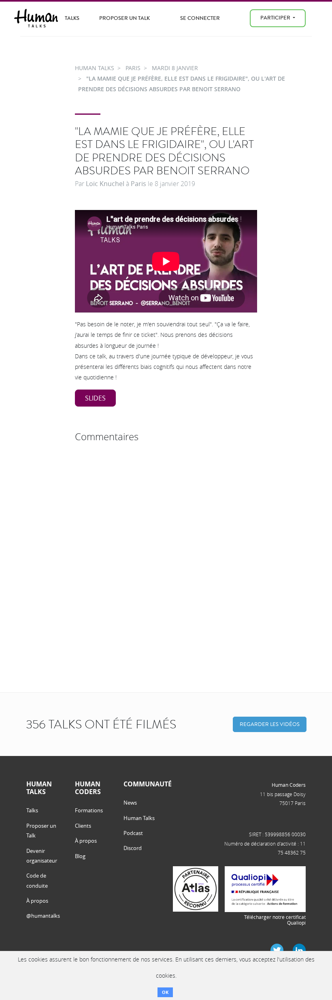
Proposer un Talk (124, 18)
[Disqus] (166, 547)
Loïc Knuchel (105, 183)
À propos (37, 900)
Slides (95, 398)
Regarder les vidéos (270, 724)
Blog (80, 856)
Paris (138, 183)
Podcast (133, 833)
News (130, 802)
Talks (72, 18)
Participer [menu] (276, 17)
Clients (83, 825)
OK (165, 992)
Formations (89, 810)
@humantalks (43, 915)
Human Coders (289, 785)
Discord (132, 848)
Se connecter (200, 18)
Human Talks (139, 818)
